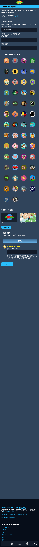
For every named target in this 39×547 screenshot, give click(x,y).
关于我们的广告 (22, 515)
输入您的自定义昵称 (11, 249)
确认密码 (5, 44)
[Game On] (28, 217)
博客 (3, 540)
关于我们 (4, 529)
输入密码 (5, 36)
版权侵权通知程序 (8, 512)
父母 (3, 532)
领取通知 (4, 515)
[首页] (20, 2)
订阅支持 (4, 537)
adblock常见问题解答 (8, 517)
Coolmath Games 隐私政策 (14, 508)
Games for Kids (6, 527)
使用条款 (12, 515)
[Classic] (10, 217)
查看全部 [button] (6, 227)
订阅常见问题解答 (7, 535)
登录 (16, 16)
